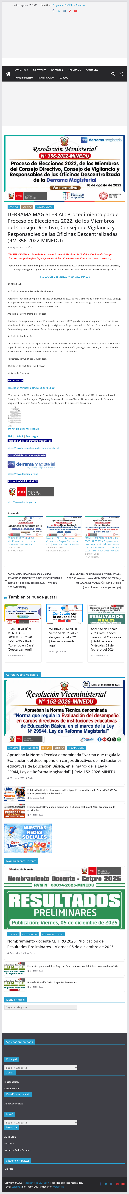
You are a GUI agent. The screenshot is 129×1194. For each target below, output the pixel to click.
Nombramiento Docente (52, 934)
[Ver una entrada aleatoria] (121, 74)
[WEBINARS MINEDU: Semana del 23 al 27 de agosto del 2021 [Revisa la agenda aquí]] (64, 606)
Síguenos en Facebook (19, 1042)
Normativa (74, 70)
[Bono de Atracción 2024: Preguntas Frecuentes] (14, 985)
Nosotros (9, 1143)
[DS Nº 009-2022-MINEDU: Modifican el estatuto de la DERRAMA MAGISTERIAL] (25, 526)
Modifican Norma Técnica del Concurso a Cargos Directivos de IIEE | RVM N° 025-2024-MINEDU (63, 541)
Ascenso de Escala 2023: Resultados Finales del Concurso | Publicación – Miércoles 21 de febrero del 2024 (106, 639)
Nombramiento (23, 77)
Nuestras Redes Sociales (17, 1150)
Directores (39, 70)
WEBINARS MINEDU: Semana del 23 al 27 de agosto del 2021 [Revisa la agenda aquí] (64, 637)
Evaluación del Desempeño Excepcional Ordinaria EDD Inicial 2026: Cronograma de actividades (71, 808)
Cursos (63, 77)
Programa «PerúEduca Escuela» (69, 5)
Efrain (30, 247)
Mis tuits (8, 1168)
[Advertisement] (64, 36)
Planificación (46, 77)
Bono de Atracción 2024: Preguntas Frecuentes (52, 982)
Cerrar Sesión (11, 1088)
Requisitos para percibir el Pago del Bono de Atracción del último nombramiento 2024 (72, 966)
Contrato (92, 70)
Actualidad (21, 70)
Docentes (57, 70)
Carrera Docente (30, 748)
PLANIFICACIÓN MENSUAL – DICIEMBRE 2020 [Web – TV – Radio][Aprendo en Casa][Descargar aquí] (21, 639)
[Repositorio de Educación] (8, 74)
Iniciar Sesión (11, 1081)
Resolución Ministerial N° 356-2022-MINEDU (31, 387)
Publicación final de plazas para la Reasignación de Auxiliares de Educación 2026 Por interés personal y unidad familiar (72, 792)
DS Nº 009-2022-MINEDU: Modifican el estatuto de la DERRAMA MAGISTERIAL (21, 541)
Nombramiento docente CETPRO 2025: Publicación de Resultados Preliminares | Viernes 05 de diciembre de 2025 (60, 943)
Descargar (32, 436)
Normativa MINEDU (44, 207)
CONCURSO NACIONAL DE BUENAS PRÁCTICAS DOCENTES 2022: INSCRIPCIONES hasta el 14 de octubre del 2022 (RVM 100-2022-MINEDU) (35, 580)
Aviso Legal (10, 1136)
